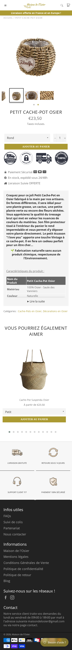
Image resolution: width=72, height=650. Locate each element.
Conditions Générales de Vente (26, 563)
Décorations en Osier (55, 311)
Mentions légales (15, 557)
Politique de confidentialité (23, 569)
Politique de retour (17, 575)
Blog (6, 581)
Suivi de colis (13, 522)
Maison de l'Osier (16, 551)
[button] (9, 432)
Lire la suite (37, 301)
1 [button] (34, 105)
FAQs (7, 516)
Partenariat (11, 528)
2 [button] (38, 105)
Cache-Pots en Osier (30, 311)
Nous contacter (14, 534)
